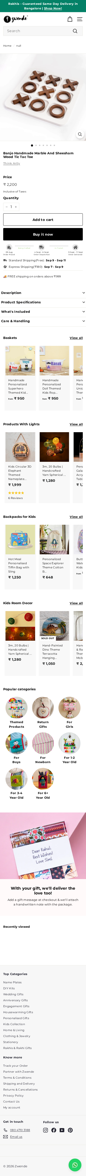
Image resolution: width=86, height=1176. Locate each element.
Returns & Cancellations (20, 1089)
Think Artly (11, 163)
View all (76, 338)
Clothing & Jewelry (16, 1036)
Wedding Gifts (13, 994)
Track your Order (15, 1065)
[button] (19, 495)
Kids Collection (14, 1024)
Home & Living (13, 1030)
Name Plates (12, 982)
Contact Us (11, 1101)
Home (7, 45)
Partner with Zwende (18, 1071)
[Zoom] (80, 134)
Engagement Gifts (16, 1006)
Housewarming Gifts (18, 1012)
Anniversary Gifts (15, 1000)
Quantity (11, 198)
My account (11, 1107)
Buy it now (43, 234)
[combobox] (43, 31)
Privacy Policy (13, 1095)
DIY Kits (9, 988)
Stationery (10, 1042)
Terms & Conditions (17, 1077)
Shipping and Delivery (19, 1083)
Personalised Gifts (16, 1018)
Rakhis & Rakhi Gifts (17, 1048)
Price (7, 177)
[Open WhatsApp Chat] (75, 1165)
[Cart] (69, 19)
